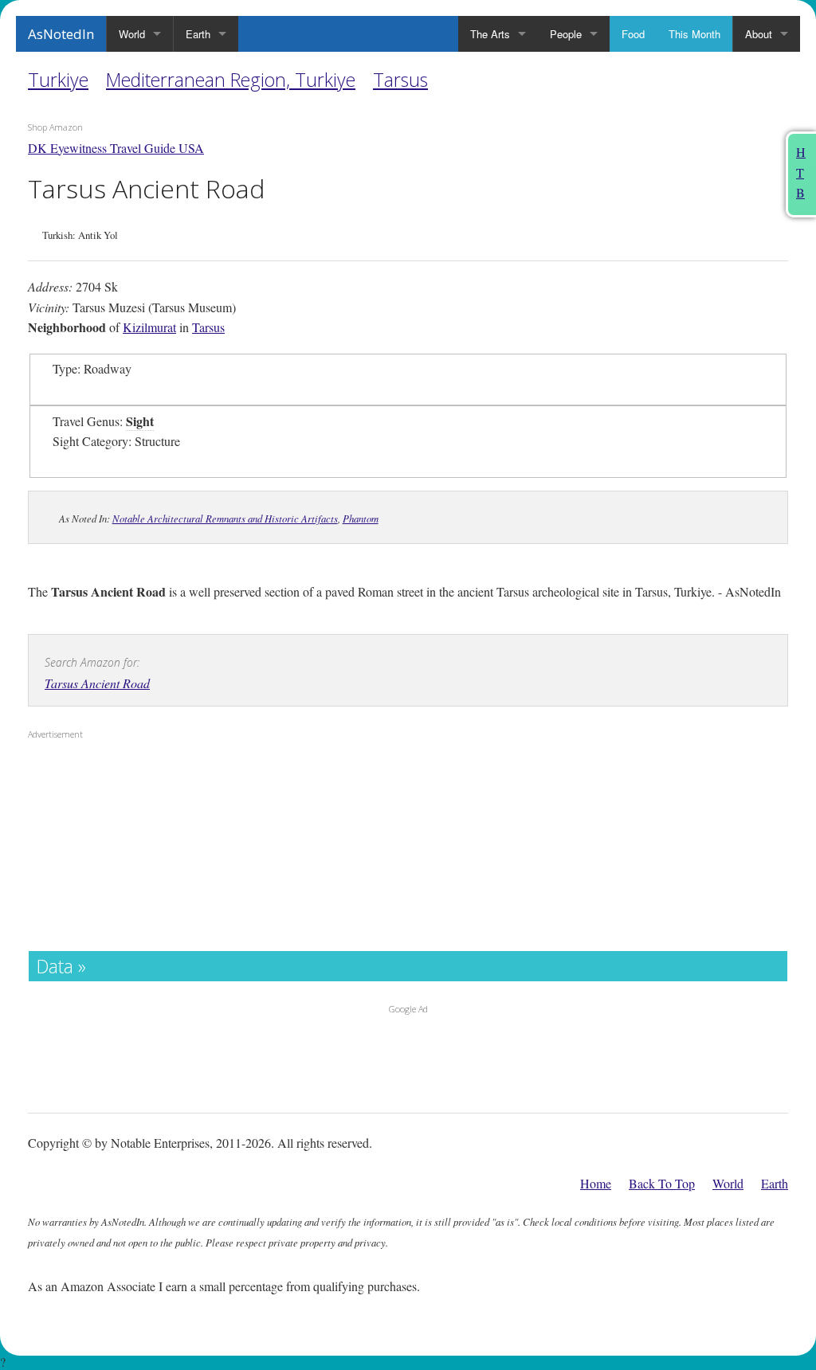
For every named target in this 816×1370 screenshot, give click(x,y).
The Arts (490, 33)
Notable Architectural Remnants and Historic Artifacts (225, 518)
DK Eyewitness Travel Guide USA (116, 147)
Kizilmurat (149, 327)
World (132, 33)
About (758, 33)
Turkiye (58, 79)
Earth (198, 33)
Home (595, 1183)
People (566, 33)
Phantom (361, 518)
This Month (694, 33)
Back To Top (662, 1183)
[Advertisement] (127, 849)
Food (633, 33)
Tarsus (400, 79)
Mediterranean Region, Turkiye (230, 79)
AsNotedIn (61, 34)
